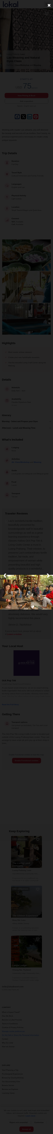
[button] (5, 574)
